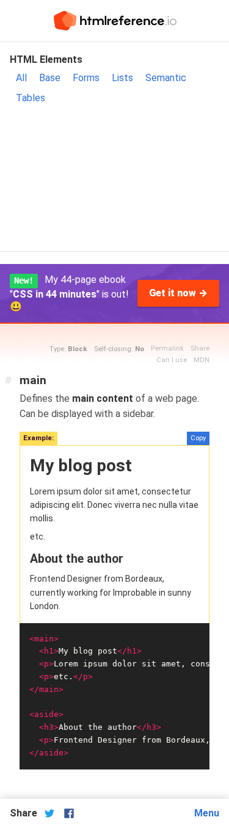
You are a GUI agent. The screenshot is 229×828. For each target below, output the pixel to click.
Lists (122, 78)
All (21, 78)
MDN (201, 360)
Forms (86, 78)
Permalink (167, 348)
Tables (30, 98)
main (33, 380)
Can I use (171, 360)
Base (49, 78)
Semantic (165, 78)
